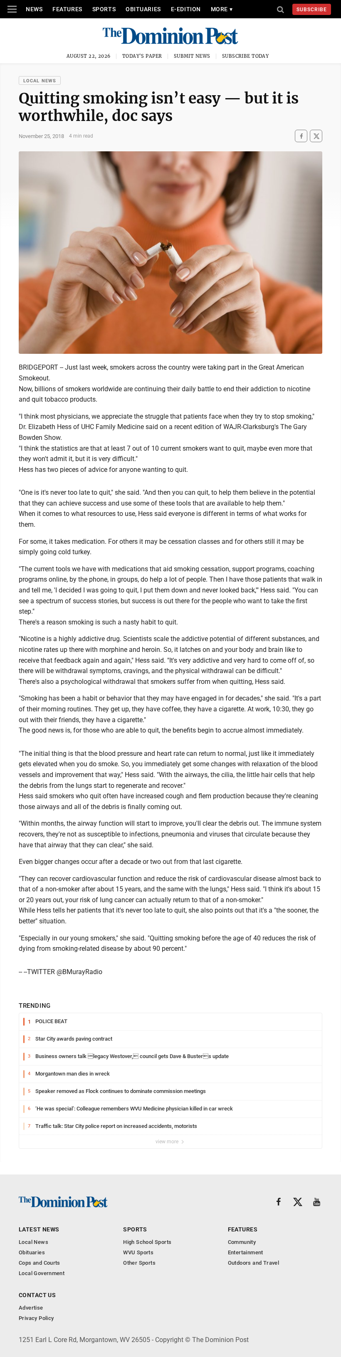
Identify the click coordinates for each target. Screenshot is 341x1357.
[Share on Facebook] (301, 136)
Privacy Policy (36, 1318)
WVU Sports (138, 1252)
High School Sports (147, 1242)
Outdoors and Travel (253, 1263)
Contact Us (37, 1295)
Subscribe (312, 9)
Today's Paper (142, 56)
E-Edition (186, 9)
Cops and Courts (39, 1263)
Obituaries (143, 9)
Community (242, 1242)
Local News (39, 81)
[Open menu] (12, 9)
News (34, 9)
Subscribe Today (245, 56)
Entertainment (245, 1252)
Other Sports (139, 1263)
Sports (104, 9)
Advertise (31, 1308)
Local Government (41, 1273)
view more (168, 1142)
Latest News (39, 1229)
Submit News (192, 56)
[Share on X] (316, 136)
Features (67, 9)
